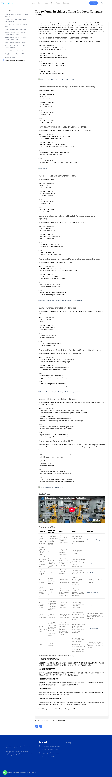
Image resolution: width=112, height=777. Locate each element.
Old (39, 3)
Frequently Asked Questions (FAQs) (15, 60)
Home (33, 3)
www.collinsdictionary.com (95, 552)
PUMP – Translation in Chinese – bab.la (15, 29)
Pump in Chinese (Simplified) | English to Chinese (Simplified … (16, 46)
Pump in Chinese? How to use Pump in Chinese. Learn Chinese (15, 38)
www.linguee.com (92, 605)
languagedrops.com (93, 563)
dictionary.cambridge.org (95, 540)
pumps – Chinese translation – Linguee (15, 50)
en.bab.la (90, 572)
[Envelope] (36, 726)
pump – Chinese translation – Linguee (15, 42)
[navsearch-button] (102, 3)
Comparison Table (10, 57)
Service (45, 3)
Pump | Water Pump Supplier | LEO (14, 54)
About (58, 3)
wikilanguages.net (92, 592)
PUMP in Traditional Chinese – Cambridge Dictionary (16, 15)
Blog (51, 3)
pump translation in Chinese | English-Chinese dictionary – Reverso (15, 33)
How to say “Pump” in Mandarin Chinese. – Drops (16, 25)
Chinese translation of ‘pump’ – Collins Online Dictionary (15, 20)
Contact (66, 3)
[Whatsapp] (40, 726)
